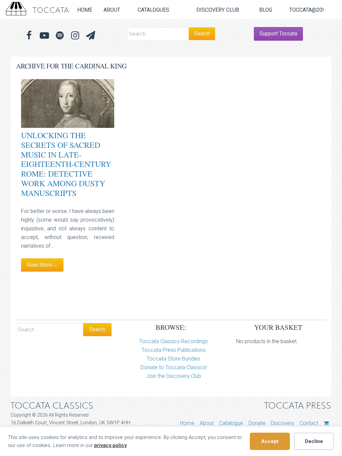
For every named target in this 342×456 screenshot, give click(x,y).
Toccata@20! (306, 10)
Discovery (282, 423)
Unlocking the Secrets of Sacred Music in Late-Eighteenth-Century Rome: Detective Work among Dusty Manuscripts (66, 164)
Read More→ (42, 265)
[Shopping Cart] (326, 423)
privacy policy (110, 445)
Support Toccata (278, 33)
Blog (265, 10)
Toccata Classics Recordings (173, 341)
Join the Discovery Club (173, 376)
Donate (257, 423)
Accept (270, 441)
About (112, 10)
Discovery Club (217, 10)
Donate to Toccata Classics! (174, 367)
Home (84, 10)
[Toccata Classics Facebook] (29, 35)
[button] (90, 35)
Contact (309, 423)
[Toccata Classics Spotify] (59, 35)
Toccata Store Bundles (173, 359)
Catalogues (153, 10)
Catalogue (231, 423)
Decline (314, 441)
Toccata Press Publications (174, 350)
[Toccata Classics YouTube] (44, 35)
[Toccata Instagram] (75, 35)
